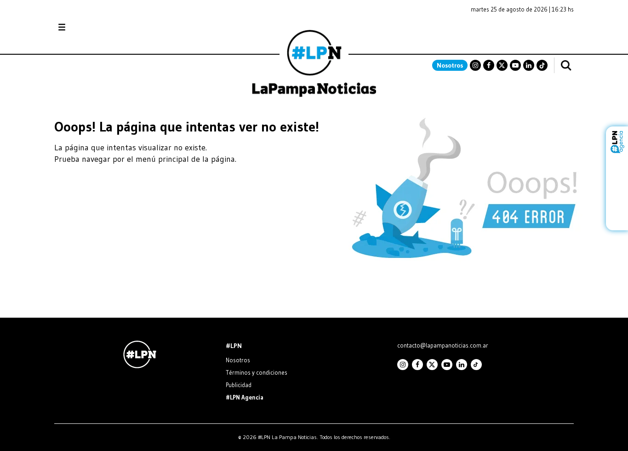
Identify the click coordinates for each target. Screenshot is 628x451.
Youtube (515, 65)
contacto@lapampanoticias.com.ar (442, 345)
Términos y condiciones (256, 372)
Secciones (86, 27)
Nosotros (450, 65)
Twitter (502, 65)
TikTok (542, 65)
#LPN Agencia (244, 397)
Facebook (488, 65)
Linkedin (528, 65)
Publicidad (238, 384)
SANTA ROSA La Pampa (515, 31)
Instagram (475, 65)
